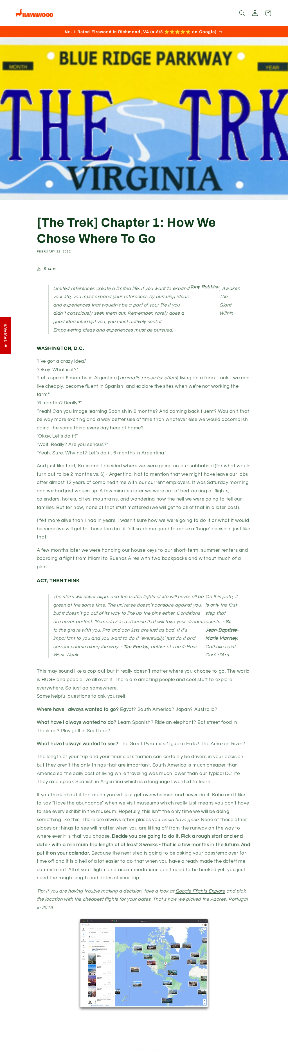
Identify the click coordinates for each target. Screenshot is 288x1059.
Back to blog (148, 1050)
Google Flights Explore (200, 891)
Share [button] (49, 269)
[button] (241, 13)
